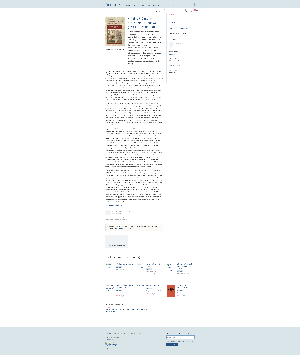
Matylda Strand (150, 291)
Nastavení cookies (110, 339)
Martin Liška (119, 269)
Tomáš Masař (149, 271)
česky (174, 58)
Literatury (158, 5)
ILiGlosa (180, 10)
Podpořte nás (125, 333)
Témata (128, 5)
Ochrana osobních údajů (112, 337)
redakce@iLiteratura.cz (124, 228)
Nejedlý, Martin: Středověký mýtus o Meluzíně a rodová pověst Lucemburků (127, 310)
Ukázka (164, 10)
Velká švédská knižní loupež (153, 265)
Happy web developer (122, 348)
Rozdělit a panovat (152, 285)
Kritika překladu (157, 10)
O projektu (109, 333)
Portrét (149, 10)
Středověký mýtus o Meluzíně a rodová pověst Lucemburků (179, 29)
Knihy (148, 5)
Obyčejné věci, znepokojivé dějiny (183, 286)
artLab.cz (111, 348)
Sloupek (172, 10)
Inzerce (133, 333)
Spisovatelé (139, 5)
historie (171, 54)
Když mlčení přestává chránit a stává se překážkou (184, 266)
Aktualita (126, 10)
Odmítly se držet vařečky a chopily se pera (124, 286)
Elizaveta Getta (180, 293)
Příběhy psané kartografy (124, 264)
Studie (142, 10)
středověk (172, 72)
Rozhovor (117, 10)
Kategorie (169, 5)
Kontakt (139, 333)
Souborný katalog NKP (175, 65)
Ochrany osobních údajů (188, 341)
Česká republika (177, 60)
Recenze (109, 10)
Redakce (116, 333)
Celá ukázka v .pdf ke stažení (114, 205)
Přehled (135, 10)
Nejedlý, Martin (173, 23)
